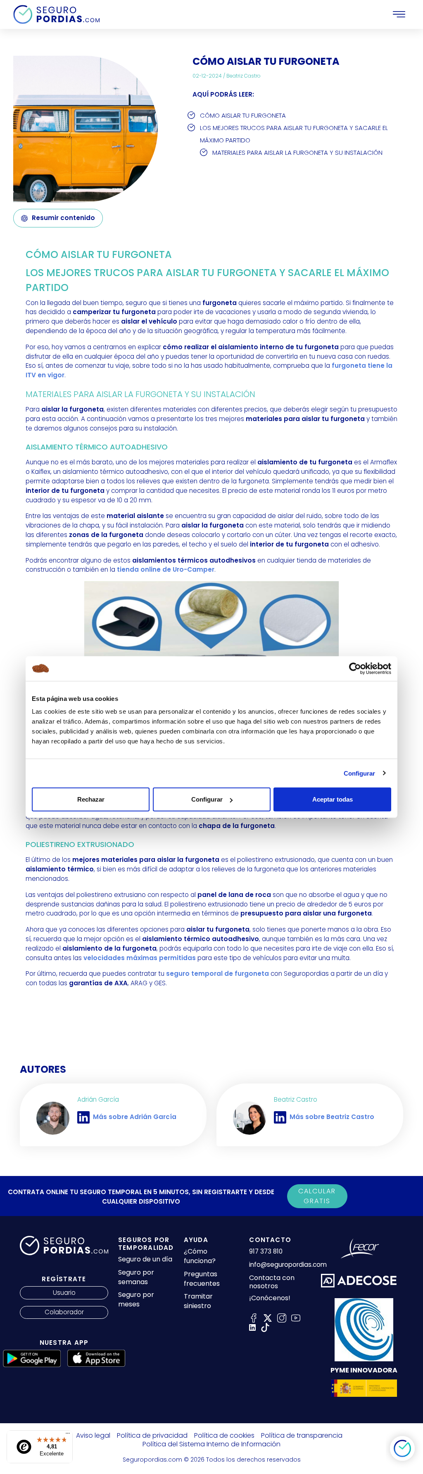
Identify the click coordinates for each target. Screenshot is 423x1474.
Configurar (359, 772)
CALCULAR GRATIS (317, 1196)
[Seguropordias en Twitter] (267, 1317)
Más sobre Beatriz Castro (332, 1116)
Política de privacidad (152, 1435)
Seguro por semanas (136, 1277)
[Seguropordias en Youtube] (295, 1317)
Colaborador (64, 1312)
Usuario (64, 1292)
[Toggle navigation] (399, 14)
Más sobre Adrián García (134, 1116)
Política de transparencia (301, 1435)
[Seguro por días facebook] (253, 1317)
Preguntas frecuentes (202, 1278)
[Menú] (68, 1435)
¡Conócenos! (269, 1298)
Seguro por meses (136, 1299)
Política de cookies (224, 1435)
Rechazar (91, 799)
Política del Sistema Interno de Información (211, 1444)
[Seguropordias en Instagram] (281, 1317)
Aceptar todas (332, 799)
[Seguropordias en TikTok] (265, 1327)
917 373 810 (266, 1251)
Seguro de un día (145, 1259)
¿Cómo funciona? (200, 1256)
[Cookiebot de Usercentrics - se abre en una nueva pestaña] (355, 668)
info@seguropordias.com (288, 1264)
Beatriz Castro (243, 75)
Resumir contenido (63, 217)
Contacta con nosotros (272, 1282)
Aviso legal (93, 1435)
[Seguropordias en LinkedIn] (252, 1327)
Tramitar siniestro (198, 1301)
